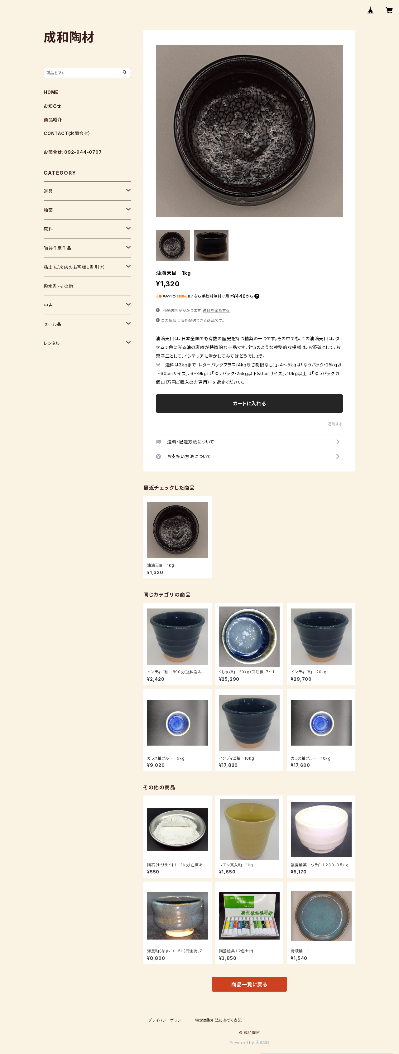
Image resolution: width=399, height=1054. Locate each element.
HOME (51, 92)
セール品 (52, 324)
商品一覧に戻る (249, 984)
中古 (48, 305)
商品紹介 (53, 119)
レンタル (52, 343)
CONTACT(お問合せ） (67, 133)
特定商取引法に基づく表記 (218, 1020)
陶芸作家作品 (57, 248)
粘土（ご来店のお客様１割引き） (75, 267)
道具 (48, 191)
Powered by (242, 1042)
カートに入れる (249, 403)
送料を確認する (216, 310)
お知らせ (52, 106)
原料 (48, 229)
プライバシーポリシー (166, 1020)
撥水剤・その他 (58, 286)
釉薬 (48, 210)
